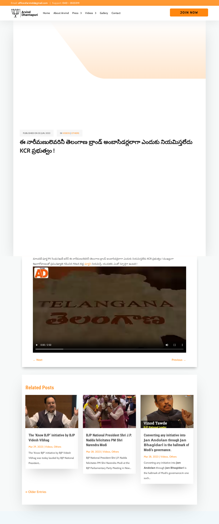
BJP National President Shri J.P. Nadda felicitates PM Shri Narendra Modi (109, 440)
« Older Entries (35, 492)
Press (75, 13)
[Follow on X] (188, 2)
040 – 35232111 (71, 3)
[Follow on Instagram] (200, 2)
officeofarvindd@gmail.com (33, 3)
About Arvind (61, 13)
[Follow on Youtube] (194, 2)
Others (75, 133)
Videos (89, 13)
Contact (116, 13)
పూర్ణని (87, 263)
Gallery (104, 13)
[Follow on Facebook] (183, 2)
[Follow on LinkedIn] (206, 2)
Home (46, 13)
